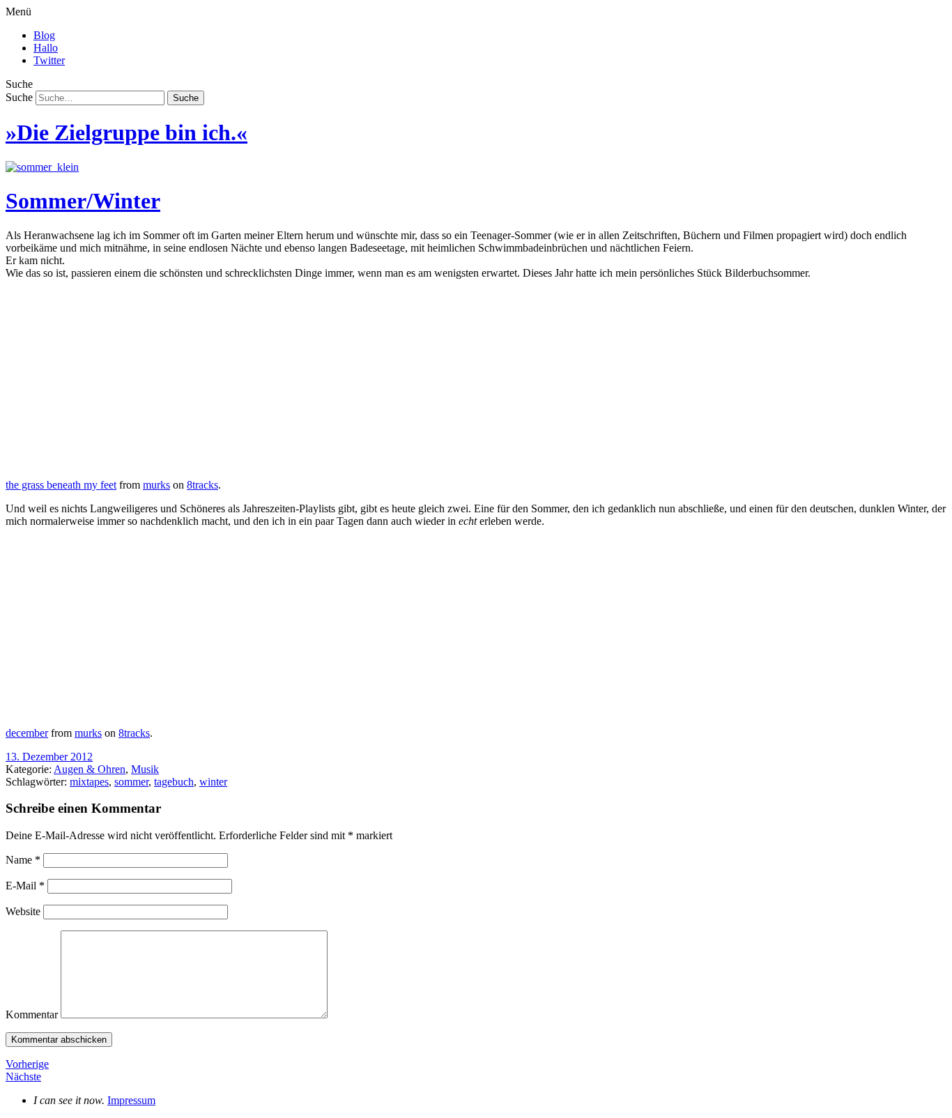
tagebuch (174, 782)
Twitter (49, 60)
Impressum (131, 1100)
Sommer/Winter (83, 200)
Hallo (45, 48)
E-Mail (25, 885)
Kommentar (32, 1014)
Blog (44, 35)
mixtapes (89, 782)
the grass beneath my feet (61, 485)
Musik (145, 769)
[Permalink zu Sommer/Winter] (42, 167)
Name (23, 860)
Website (23, 911)
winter (213, 782)
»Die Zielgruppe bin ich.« (126, 132)
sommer (131, 782)
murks (156, 485)
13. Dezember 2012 (49, 757)
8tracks (202, 485)
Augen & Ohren (89, 769)
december (27, 733)
